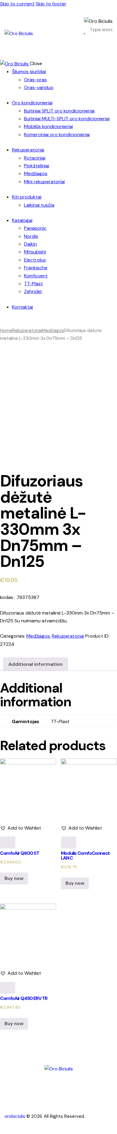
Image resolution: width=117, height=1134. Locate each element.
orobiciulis (14, 1116)
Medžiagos (53, 331)
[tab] (35, 664)
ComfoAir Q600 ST (19, 853)
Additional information (35, 664)
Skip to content (17, 4)
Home (6, 331)
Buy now (13, 878)
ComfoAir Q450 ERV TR (23, 998)
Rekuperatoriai (27, 331)
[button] (20, 828)
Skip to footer (51, 4)
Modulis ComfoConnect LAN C (85, 855)
